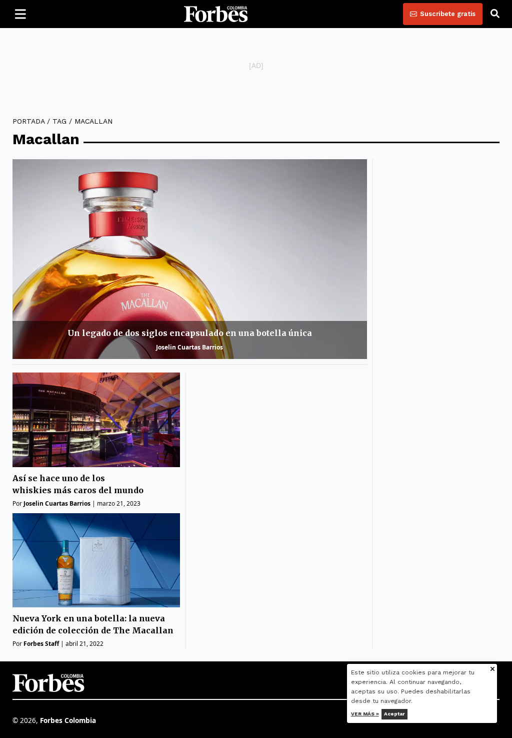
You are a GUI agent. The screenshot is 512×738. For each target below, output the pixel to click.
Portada (28, 121)
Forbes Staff (41, 643)
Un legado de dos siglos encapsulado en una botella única (190, 333)
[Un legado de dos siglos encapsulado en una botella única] (189, 259)
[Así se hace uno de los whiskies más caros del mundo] (96, 420)
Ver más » (365, 713)
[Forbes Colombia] (216, 14)
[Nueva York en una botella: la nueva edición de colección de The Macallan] (96, 560)
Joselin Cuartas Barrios (189, 347)
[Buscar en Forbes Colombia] (495, 14)
